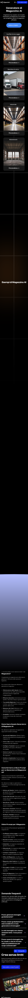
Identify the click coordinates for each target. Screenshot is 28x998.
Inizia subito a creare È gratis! (11, 967)
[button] (15, 2)
